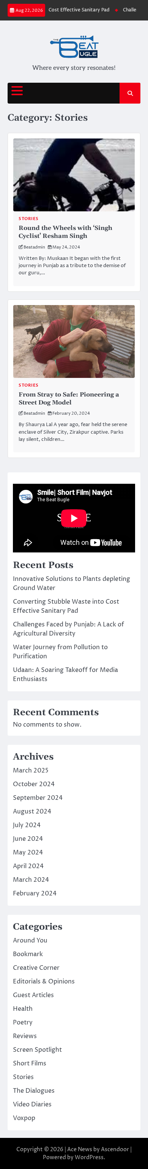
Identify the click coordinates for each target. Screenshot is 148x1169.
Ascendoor (115, 1149)
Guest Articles (33, 995)
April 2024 (28, 866)
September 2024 (38, 798)
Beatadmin (34, 247)
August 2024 (32, 811)
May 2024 (28, 852)
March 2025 (31, 770)
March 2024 (31, 880)
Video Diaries (32, 1104)
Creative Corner (36, 968)
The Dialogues (34, 1091)
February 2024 (35, 893)
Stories (29, 219)
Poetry (23, 1022)
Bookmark (28, 954)
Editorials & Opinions (44, 981)
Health (23, 1009)
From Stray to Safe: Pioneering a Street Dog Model (69, 398)
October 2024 (34, 784)
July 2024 (27, 825)
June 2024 (28, 839)
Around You (30, 940)
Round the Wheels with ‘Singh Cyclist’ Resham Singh (65, 232)
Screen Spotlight (37, 1050)
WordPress (89, 1157)
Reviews (25, 1036)
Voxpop (24, 1118)
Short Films (29, 1063)
